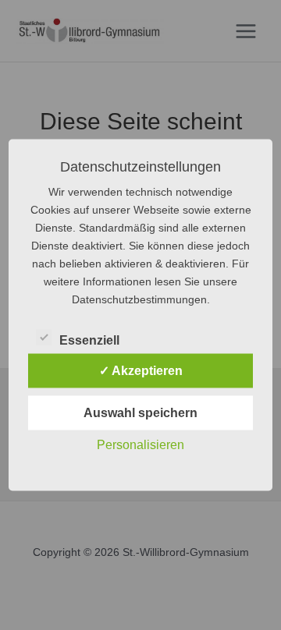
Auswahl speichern (140, 412)
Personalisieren (140, 444)
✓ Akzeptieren (141, 370)
